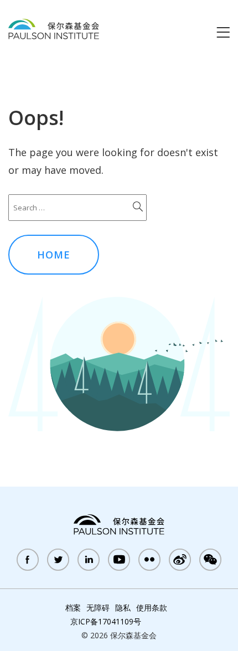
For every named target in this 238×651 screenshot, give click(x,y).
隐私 (123, 607)
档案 (73, 607)
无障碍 (98, 607)
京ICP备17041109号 (105, 621)
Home (53, 254)
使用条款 (151, 607)
